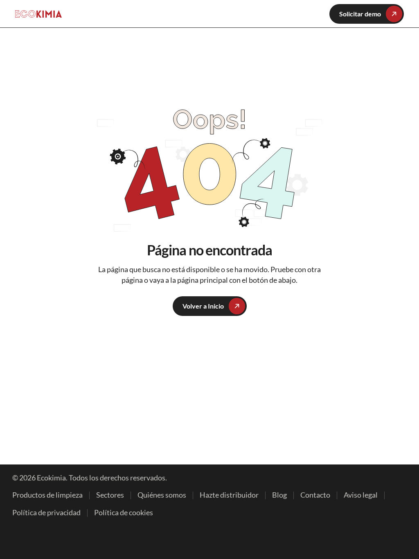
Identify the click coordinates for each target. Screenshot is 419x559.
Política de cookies (123, 512)
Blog (279, 495)
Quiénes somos (161, 495)
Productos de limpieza (47, 495)
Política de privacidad (46, 512)
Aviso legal (361, 495)
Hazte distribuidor (229, 495)
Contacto (315, 495)
